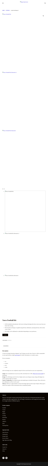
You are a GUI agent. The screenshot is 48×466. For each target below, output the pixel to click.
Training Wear (5, 425)
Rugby (3, 411)
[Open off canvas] (2, 3)
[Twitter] (3, 458)
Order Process (5, 432)
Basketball (4, 417)
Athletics (4, 421)
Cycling (4, 415)
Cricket (3, 409)
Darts (3, 423)
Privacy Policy (5, 438)
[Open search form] (45, 3)
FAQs (3, 451)
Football (9, 340)
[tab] (5, 346)
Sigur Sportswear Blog (7, 440)
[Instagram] (6, 458)
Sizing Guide (5, 436)
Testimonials (5, 434)
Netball (3, 413)
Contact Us (4, 447)
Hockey (4, 419)
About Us (4, 449)
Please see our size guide (38, 373)
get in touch (17, 355)
